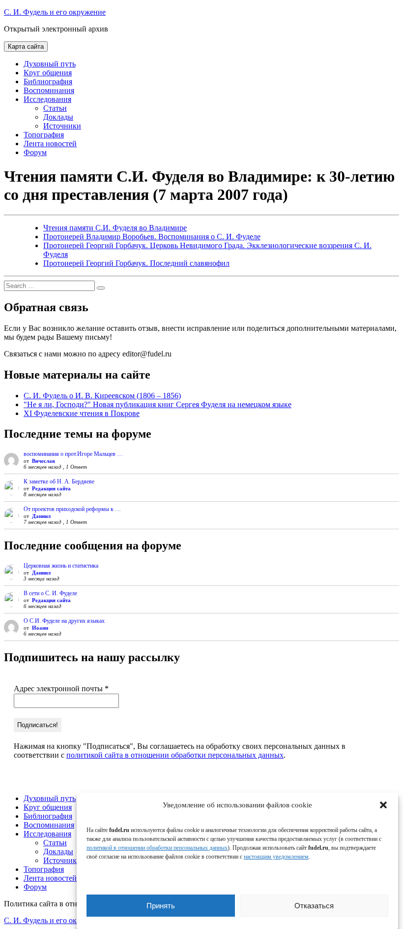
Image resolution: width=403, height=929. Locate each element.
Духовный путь (50, 64)
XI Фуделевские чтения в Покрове (82, 413)
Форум (35, 152)
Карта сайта (26, 46)
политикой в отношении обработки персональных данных (157, 847)
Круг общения (48, 72)
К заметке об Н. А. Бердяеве (59, 481)
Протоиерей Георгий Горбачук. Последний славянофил (136, 263)
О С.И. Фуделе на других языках (64, 620)
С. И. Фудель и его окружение (55, 12)
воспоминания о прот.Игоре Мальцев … (73, 453)
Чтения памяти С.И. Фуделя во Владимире (115, 228)
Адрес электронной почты (61, 688)
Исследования (47, 99)
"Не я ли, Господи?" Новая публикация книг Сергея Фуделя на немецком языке (157, 404)
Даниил (41, 516)
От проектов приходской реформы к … (72, 509)
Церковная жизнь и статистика (61, 565)
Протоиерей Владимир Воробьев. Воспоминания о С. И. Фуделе (151, 236)
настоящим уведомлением (276, 856)
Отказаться (314, 905)
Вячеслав (43, 461)
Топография (44, 134)
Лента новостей (50, 143)
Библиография (48, 81)
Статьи (55, 108)
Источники (62, 126)
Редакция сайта (51, 488)
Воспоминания (49, 90)
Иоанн (40, 628)
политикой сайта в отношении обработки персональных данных (175, 755)
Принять (160, 905)
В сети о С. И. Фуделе (50, 593)
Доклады (58, 117)
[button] (383, 805)
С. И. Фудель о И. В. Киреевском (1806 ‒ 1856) (102, 395)
